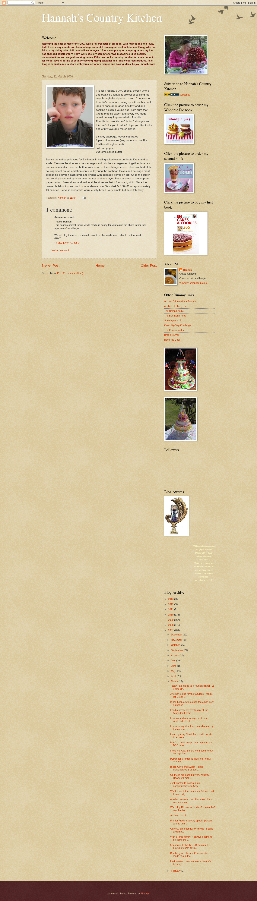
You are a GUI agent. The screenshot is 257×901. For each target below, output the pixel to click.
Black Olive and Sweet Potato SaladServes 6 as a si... (186, 768)
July (173, 660)
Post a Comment (60, 250)
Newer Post (50, 265)
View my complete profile (193, 283)
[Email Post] (83, 197)
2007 (171, 630)
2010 (171, 614)
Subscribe (184, 94)
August (175, 655)
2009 (171, 620)
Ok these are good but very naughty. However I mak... (190, 776)
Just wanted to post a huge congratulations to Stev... (185, 784)
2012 (171, 604)
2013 (171, 599)
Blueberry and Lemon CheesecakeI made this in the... (189, 854)
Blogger (145, 893)
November (177, 639)
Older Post (149, 265)
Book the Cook (172, 339)
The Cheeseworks (174, 330)
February (176, 870)
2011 (171, 609)
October (175, 645)
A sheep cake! (178, 815)
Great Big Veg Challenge (177, 325)
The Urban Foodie (174, 311)
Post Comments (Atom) (70, 273)
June (174, 665)
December (177, 634)
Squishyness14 (172, 320)
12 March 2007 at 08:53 (67, 243)
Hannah (187, 270)
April (174, 676)
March (175, 681)
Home (100, 265)
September (177, 650)
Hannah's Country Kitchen (102, 17)
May (173, 671)
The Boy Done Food (175, 315)
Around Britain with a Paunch (180, 301)
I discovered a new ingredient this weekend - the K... (188, 719)
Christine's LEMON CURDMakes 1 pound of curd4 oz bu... (189, 846)
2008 (171, 625)
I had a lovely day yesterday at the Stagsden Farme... (189, 711)
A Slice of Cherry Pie (175, 306)
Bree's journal (171, 334)
